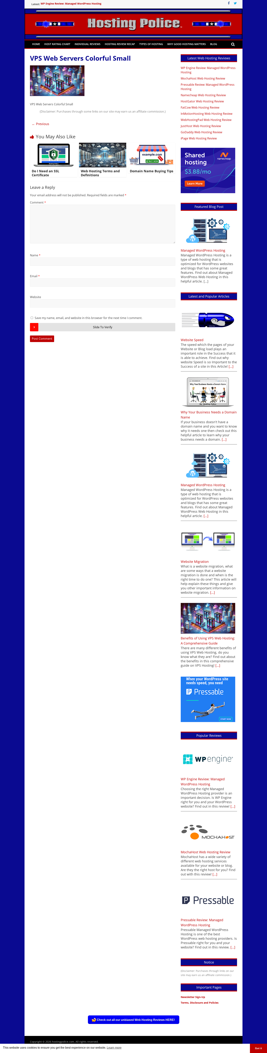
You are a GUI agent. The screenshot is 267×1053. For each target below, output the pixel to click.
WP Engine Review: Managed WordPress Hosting (71, 4)
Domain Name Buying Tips (151, 171)
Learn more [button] (114, 1047)
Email (35, 276)
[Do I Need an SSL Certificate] (53, 145)
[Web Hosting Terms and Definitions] (102, 145)
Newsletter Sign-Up (193, 997)
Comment (38, 202)
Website (35, 297)
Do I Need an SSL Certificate (45, 173)
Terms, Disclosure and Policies (200, 1002)
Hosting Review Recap (120, 44)
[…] (230, 366)
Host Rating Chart (57, 44)
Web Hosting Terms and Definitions (100, 173)
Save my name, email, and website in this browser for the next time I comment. (88, 318)
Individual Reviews (87, 44)
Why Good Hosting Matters (186, 44)
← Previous (40, 124)
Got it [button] (258, 1048)
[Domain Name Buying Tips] (151, 145)
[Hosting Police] (133, 19)
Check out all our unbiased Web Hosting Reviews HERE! (136, 1019)
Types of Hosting (151, 44)
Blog (213, 44)
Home (36, 44)
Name (35, 255)
